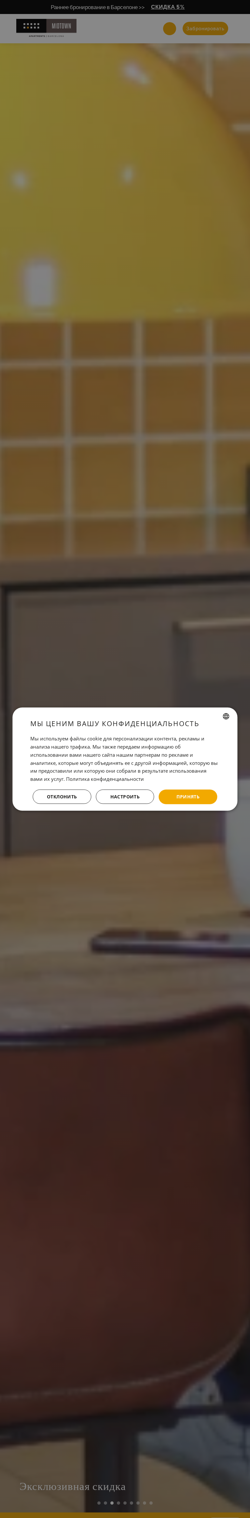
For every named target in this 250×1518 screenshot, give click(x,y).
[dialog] (124, 759)
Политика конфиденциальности (105, 779)
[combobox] (226, 716)
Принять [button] (188, 797)
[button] (125, 797)
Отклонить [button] (62, 797)
